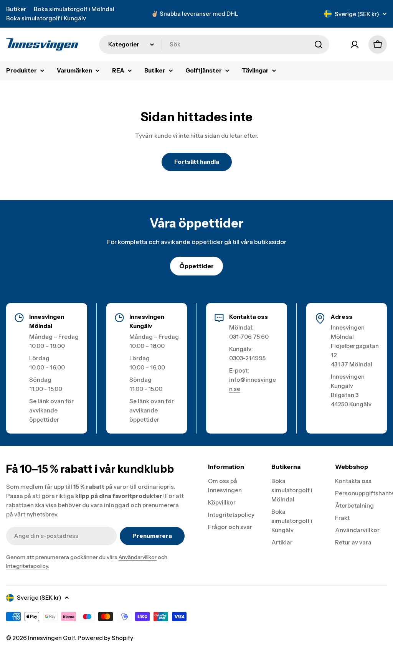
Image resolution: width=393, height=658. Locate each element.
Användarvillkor (138, 557)
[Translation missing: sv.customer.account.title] (354, 44)
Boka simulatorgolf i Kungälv (46, 18)
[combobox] (214, 44)
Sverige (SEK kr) (357, 14)
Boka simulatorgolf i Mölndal (74, 9)
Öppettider (196, 266)
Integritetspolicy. (27, 565)
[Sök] (318, 44)
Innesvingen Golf (51, 638)
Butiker (16, 9)
